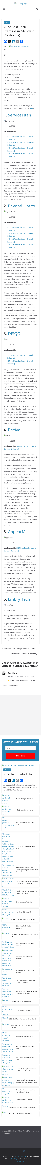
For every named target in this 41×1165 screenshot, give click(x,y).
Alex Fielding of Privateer (24, 799)
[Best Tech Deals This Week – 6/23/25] (8, 958)
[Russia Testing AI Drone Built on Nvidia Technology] (8, 892)
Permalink (31, 676)
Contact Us (6, 1133)
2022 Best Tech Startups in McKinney (23, 654)
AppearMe (18, 531)
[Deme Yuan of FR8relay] (8, 1100)
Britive (14, 430)
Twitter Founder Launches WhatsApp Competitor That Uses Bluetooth (27, 870)
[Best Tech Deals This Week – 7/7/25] (8, 848)
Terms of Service (33, 1131)
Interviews (7, 769)
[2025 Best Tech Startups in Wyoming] (5, 920)
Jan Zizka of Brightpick (23, 912)
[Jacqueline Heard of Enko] (20, 765)
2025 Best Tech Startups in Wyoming (23, 919)
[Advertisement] (20, 715)
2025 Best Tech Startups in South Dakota (22, 1026)
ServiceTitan (19, 115)
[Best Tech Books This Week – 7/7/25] (8, 824)
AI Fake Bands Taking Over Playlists (25, 971)
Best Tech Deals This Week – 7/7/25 (25, 847)
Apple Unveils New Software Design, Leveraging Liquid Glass (26, 1081)
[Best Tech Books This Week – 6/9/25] (8, 1048)
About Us (5, 1131)
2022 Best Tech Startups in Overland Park (19, 649)
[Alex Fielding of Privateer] (8, 799)
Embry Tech (19, 599)
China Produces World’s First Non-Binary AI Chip (25, 1091)
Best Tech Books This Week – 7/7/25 (25, 824)
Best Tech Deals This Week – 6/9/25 (25, 1059)
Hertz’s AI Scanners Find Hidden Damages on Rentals (27, 992)
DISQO (14, 333)
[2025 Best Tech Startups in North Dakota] (5, 1019)
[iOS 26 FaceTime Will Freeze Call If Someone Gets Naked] (8, 883)
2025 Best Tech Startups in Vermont (25, 927)
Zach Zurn (12, 673)
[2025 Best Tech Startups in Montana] (4, 1114)
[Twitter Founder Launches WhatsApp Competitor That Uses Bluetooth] (8, 870)
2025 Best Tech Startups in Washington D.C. (25, 935)
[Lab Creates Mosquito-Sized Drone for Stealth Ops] (8, 982)
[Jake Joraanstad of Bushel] (8, 810)
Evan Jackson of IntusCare (24, 902)
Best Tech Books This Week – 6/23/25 (25, 944)
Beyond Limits (21, 206)
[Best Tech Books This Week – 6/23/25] (8, 944)
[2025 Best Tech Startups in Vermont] (8, 927)
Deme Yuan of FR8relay (24, 1100)
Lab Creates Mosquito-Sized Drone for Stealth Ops (25, 981)
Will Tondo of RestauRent (24, 1036)
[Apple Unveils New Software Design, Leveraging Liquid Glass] (8, 1081)
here (31, 108)
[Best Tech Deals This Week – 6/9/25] (8, 1059)
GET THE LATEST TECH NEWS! (20, 742)
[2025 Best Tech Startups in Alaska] (5, 1001)
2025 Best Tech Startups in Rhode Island (22, 1107)
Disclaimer (12, 1131)
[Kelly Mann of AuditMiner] (8, 1011)
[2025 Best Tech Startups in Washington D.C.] (6, 936)
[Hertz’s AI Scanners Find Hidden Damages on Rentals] (8, 993)
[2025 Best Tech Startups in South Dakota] (5, 1026)
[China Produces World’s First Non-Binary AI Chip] (8, 1091)
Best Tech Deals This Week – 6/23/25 (25, 958)
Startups (6, 22)
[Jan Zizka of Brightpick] (8, 912)
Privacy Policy (22, 1131)
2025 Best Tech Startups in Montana (20, 1114)
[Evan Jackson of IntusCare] (8, 902)
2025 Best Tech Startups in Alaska (21, 1001)
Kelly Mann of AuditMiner (24, 1010)
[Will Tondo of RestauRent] (8, 1037)
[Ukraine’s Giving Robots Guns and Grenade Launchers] (8, 1070)
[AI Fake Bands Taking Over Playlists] (8, 972)
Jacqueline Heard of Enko (17, 774)
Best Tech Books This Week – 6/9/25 (25, 1048)
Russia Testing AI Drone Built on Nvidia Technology (27, 892)
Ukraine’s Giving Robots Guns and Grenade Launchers (26, 1070)
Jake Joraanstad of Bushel (24, 810)
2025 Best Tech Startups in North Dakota (23, 1019)
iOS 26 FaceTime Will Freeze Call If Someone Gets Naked (27, 882)
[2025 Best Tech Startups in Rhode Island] (5, 1107)
